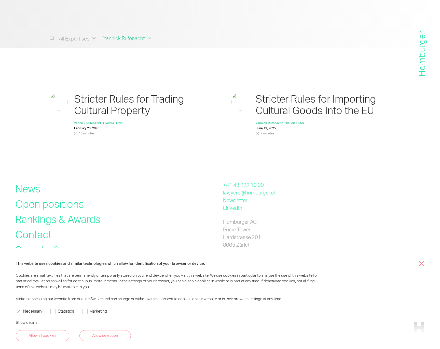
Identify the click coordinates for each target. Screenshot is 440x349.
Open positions (49, 203)
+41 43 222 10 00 (243, 185)
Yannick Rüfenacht (87, 123)
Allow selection (105, 335)
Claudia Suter (113, 123)
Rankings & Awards (58, 219)
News (27, 188)
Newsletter (235, 200)
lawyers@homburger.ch (250, 192)
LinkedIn (232, 207)
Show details (26, 322)
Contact (33, 234)
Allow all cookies (43, 335)
